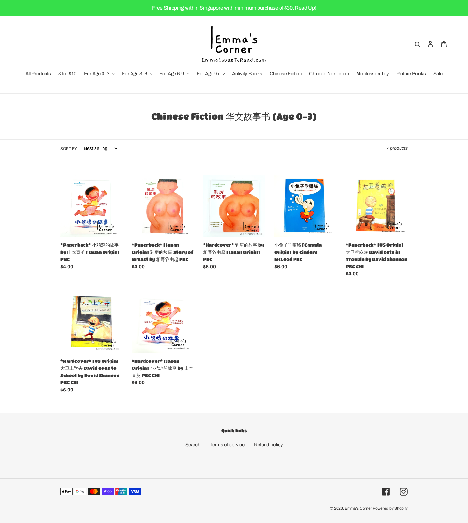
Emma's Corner (358, 508)
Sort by (68, 149)
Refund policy (268, 444)
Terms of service (227, 444)
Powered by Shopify (390, 508)
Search (192, 444)
